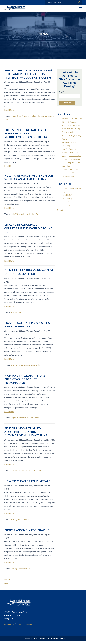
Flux (65, 202)
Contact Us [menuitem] (9, 624)
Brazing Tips (34, 214)
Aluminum (23, 214)
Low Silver (32, 116)
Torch (66, 205)
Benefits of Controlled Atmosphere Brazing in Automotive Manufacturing (25, 432)
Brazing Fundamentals (20, 365)
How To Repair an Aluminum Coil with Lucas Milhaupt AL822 (29, 177)
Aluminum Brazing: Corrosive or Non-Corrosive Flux (29, 272)
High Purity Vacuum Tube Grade (25, 417)
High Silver (42, 116)
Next (6, 583)
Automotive (16, 312)
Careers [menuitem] (28, 624)
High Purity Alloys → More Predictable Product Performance (24, 379)
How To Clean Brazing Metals (27, 481)
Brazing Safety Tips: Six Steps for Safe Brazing (27, 324)
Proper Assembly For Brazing (27, 530)
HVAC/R (14, 116)
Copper (67, 198)
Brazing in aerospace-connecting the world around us (28, 228)
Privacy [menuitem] (19, 624)
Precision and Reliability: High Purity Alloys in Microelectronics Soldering (27, 133)
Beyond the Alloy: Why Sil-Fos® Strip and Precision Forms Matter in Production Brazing (28, 74)
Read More (9, 110)
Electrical (23, 116)
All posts (8, 579)
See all (60, 210)
